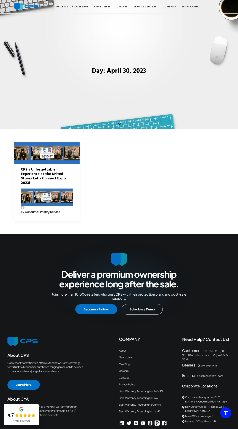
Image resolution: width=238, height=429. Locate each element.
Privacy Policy (127, 384)
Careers (123, 371)
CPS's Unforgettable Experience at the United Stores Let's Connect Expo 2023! (43, 176)
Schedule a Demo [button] (142, 309)
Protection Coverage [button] (72, 6)
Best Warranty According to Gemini (140, 404)
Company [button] (169, 6)
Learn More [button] (24, 385)
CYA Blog (124, 364)
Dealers (122, 6)
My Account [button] (191, 6)
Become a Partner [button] (96, 309)
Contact (124, 377)
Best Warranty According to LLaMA (139, 411)
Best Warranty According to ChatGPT (141, 391)
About (122, 350)
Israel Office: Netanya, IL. (200, 416)
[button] (47, 153)
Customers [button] (102, 6)
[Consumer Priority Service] (26, 6)
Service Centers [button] (145, 6)
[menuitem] (72, 6)
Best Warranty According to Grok (138, 398)
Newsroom (125, 357)
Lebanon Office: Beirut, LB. (201, 421)
